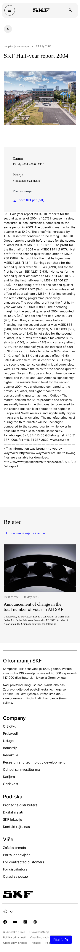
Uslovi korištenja (39, 932)
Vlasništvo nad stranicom (45, 937)
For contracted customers (23, 862)
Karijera (9, 777)
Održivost (10, 784)
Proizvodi (10, 733)
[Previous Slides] (13, 601)
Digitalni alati (13, 812)
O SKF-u (9, 726)
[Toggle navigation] (9, 10)
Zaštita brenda (14, 848)
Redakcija (10, 755)
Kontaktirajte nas (16, 827)
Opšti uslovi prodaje (15, 942)
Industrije (10, 748)
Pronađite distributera (20, 805)
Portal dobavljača (16, 855)
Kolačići (36, 942)
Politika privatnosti (14, 937)
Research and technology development (34, 762)
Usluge (8, 741)
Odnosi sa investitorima (21, 769)
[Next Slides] (67, 601)
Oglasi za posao (15, 876)
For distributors (15, 869)
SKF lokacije (12, 819)
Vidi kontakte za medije (26, 180)
